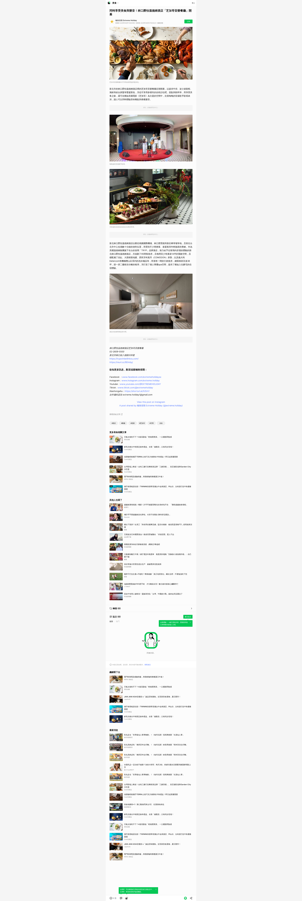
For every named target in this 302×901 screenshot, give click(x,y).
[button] (113, 898)
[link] (121, 898)
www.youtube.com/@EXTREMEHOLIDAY (140, 384)
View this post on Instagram (151, 402)
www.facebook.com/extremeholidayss (141, 377)
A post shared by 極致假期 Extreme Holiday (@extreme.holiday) (151, 405)
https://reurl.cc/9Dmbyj (121, 362)
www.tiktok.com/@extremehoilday (135, 387)
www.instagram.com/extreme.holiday (141, 380)
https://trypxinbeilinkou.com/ (123, 358)
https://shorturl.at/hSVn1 (137, 391)
